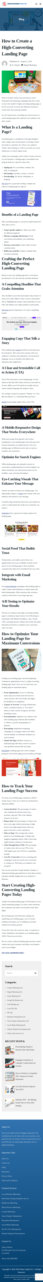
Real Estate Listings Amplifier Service (15, 1198)
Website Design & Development (17, 1029)
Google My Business (14, 1000)
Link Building (11, 1004)
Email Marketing (12, 996)
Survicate (5, 310)
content (18, 350)
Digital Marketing (30, 65)
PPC (8, 1013)
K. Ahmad (16, 65)
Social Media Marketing (15, 1025)
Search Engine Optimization (16, 1021)
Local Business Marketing (11, 1194)
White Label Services (14, 1033)
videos (20, 494)
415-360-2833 (12, 1258)
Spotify (4, 402)
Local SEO (10, 1008)
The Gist (5, 184)
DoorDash (5, 751)
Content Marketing (13, 988)
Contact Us (6, 1163)
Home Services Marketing (11, 1207)
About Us (5, 1159)
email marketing (11, 586)
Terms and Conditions (9, 1180)
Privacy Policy (7, 1176)
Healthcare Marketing (9, 1203)
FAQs (4, 1167)
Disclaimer (5, 1172)
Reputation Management (15, 1017)
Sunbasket (5, 513)
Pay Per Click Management (11, 1229)
